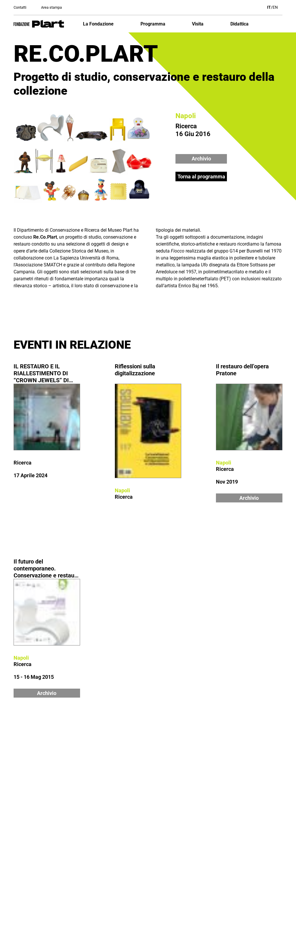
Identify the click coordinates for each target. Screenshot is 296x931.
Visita (198, 24)
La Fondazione (98, 24)
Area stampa (51, 7)
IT (269, 7)
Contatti (20, 7)
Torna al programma (201, 176)
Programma (152, 24)
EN (275, 7)
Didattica (239, 24)
